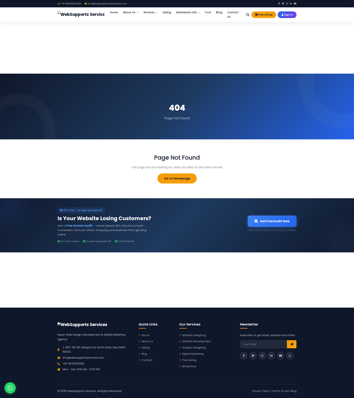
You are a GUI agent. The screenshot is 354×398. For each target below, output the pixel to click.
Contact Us (233, 14)
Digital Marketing (193, 354)
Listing (167, 12)
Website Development (196, 341)
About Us (147, 341)
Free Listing (265, 14)
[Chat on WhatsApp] (10, 387)
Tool (208, 12)
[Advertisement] (177, 46)
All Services (189, 366)
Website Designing (194, 335)
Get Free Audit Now (275, 221)
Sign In (288, 14)
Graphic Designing (194, 347)
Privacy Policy (261, 391)
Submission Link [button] (186, 12)
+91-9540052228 (73, 363)
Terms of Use (280, 391)
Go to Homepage (177, 178)
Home (114, 12)
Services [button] (149, 12)
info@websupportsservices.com (83, 358)
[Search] (247, 15)
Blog (219, 12)
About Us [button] (129, 12)
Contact (147, 360)
